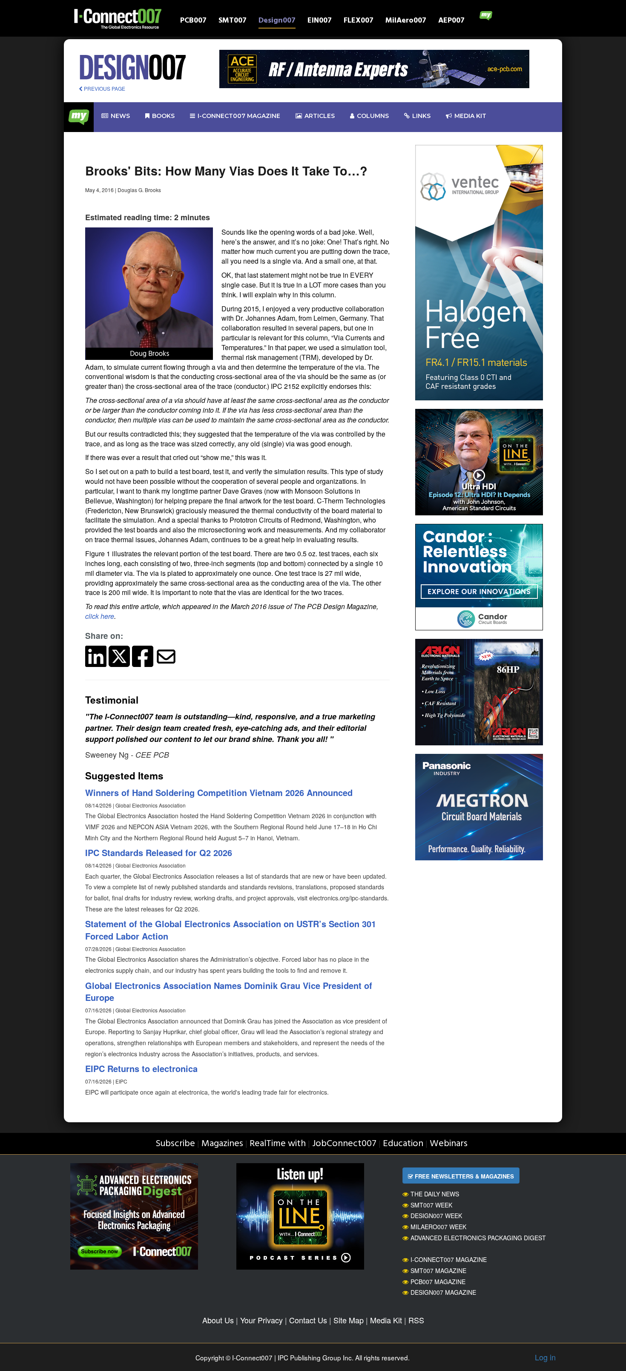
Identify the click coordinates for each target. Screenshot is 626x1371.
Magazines (222, 1143)
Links (421, 116)
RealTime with (278, 1143)
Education (403, 1143)
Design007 (277, 21)
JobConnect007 (344, 1143)
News (120, 116)
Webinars (449, 1143)
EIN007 (319, 21)
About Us (218, 1319)
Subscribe (175, 1143)
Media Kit (386, 1319)
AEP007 (451, 21)
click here (99, 616)
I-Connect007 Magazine (239, 116)
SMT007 (232, 21)
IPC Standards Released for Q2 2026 (158, 852)
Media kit (470, 116)
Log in (545, 1356)
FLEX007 (358, 21)
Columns (373, 116)
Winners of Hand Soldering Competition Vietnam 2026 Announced (219, 792)
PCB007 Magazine (438, 1281)
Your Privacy (261, 1319)
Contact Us (308, 1319)
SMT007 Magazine (438, 1270)
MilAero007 (405, 21)
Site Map (348, 1319)
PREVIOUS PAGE (104, 88)
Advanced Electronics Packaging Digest (478, 1237)
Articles (319, 116)
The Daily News (435, 1194)
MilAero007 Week (438, 1226)
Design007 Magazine (443, 1292)
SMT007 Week (431, 1205)
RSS (416, 1319)
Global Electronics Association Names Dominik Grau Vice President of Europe (228, 991)
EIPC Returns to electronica (141, 1068)
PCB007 (193, 21)
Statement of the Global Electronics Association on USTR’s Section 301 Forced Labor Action (230, 929)
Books (163, 116)
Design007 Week (436, 1215)
